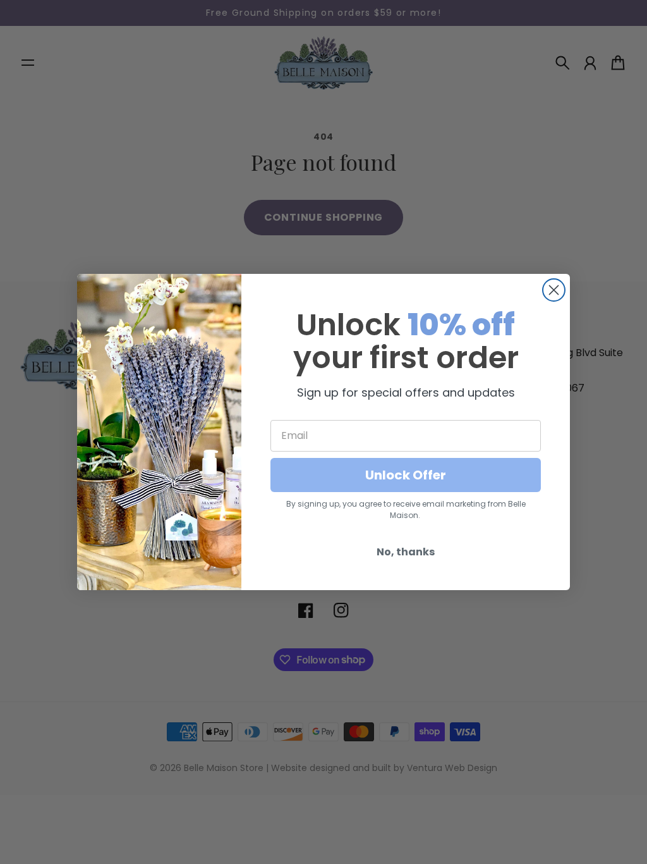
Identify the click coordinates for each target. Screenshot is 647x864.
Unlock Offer (405, 475)
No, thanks (406, 552)
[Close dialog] (554, 290)
